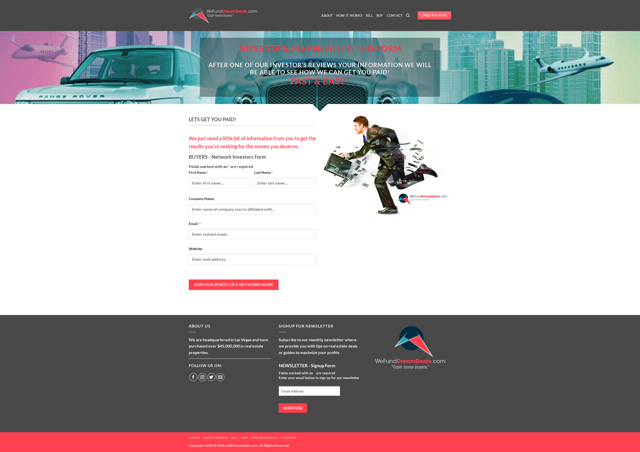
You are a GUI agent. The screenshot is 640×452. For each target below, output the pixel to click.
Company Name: (201, 198)
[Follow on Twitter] (211, 377)
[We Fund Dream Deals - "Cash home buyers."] (223, 15)
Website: (196, 248)
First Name (198, 172)
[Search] (408, 15)
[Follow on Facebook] (193, 377)
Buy (379, 16)
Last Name (263, 172)
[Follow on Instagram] (202, 377)
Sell (369, 16)
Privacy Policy (264, 438)
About (326, 16)
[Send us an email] (220, 377)
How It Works (349, 16)
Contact (395, 16)
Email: (195, 224)
